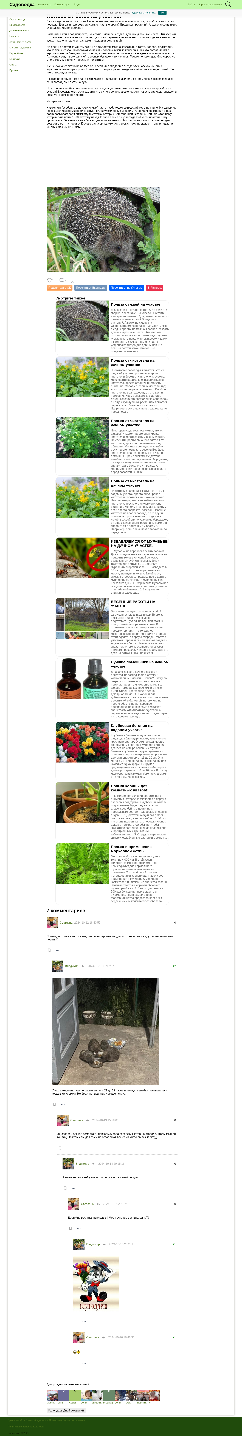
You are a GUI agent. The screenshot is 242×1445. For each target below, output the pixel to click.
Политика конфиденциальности (26, 1426)
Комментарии (62, 4)
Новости (14, 36)
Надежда (142, 1403)
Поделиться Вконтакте (91, 287)
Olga (128, 1403)
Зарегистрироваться (210, 4)
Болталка (14, 58)
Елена (84, 1403)
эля (150, 1403)
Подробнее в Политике (143, 12)
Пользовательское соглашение (67, 1420)
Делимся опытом (19, 30)
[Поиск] (228, 4)
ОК (162, 13)
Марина (51, 1403)
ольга (60, 1403)
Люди (77, 4)
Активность (44, 4)
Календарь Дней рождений (66, 1410)
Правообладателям (37, 1420)
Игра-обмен (16, 53)
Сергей (73, 1403)
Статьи (13, 64)
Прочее (13, 70)
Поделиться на (126, 287)
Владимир (71, 966)
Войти (191, 4)
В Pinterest (155, 287)
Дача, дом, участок (20, 41)
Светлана (66, 922)
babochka (97, 1403)
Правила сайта (16, 1420)
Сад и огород (17, 19)
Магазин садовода (20, 47)
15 (53, 280)
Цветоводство (17, 24)
